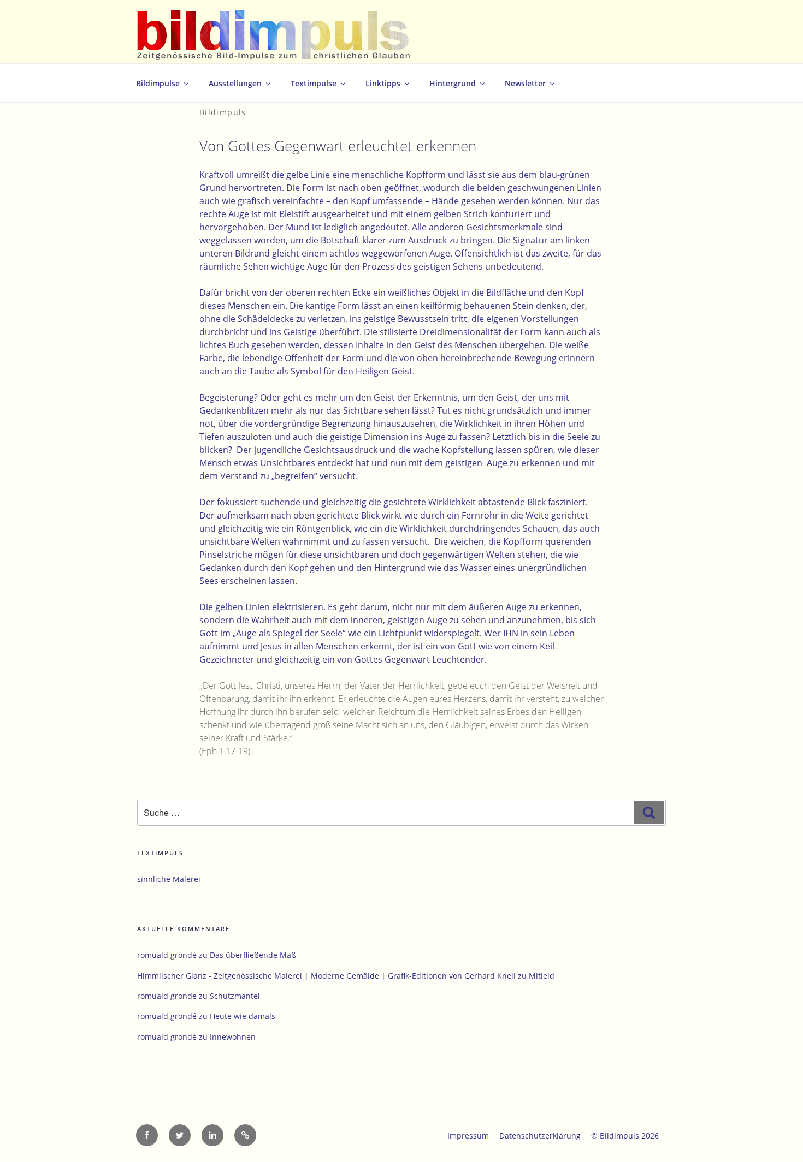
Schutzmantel (235, 996)
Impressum (468, 1135)
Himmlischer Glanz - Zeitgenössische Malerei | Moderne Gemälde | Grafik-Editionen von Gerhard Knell (326, 975)
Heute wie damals (242, 1016)
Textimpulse (313, 83)
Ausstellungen (235, 83)
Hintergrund (452, 83)
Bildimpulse (158, 83)
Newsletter (525, 83)
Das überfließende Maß (253, 955)
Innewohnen (233, 1037)
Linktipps (382, 83)
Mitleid (541, 975)
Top (777, 1136)
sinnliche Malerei (168, 879)
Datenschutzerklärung (540, 1135)
